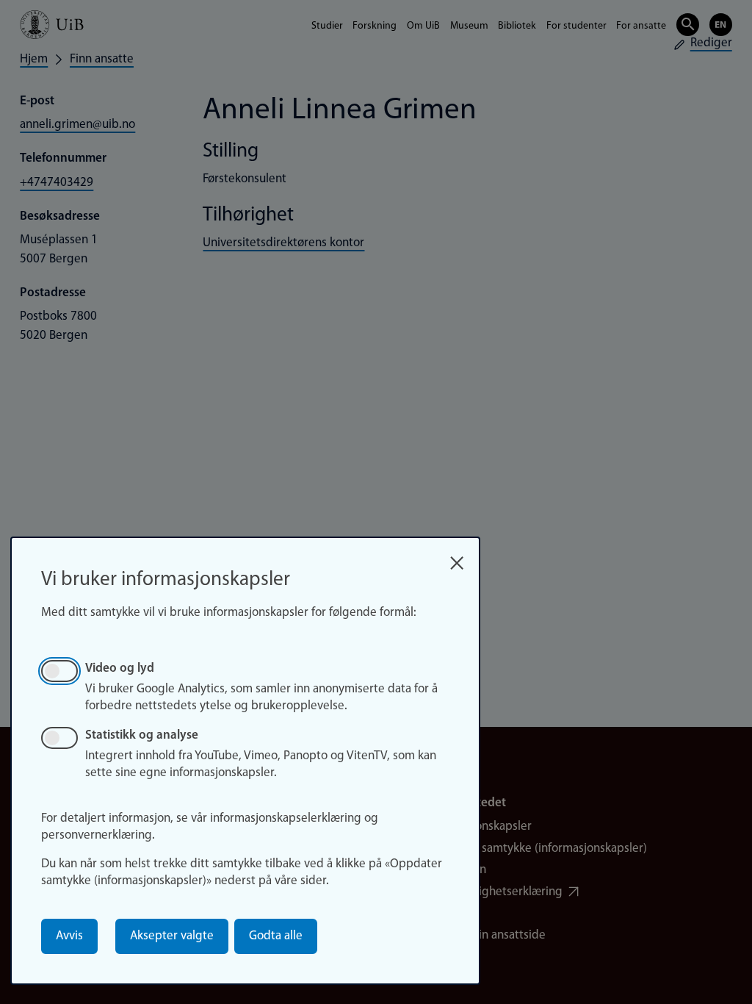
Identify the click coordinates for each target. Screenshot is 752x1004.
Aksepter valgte (172, 936)
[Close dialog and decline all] (457, 558)
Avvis (69, 936)
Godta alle (276, 936)
